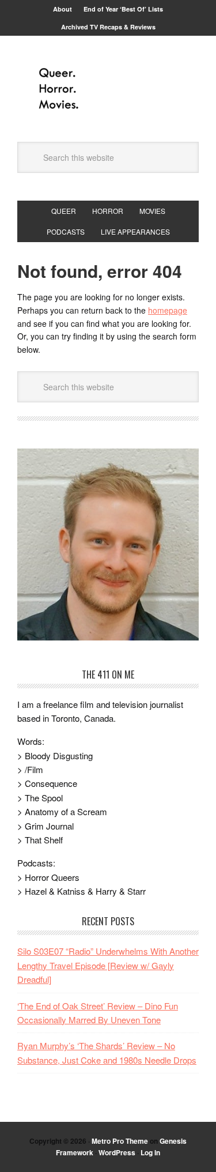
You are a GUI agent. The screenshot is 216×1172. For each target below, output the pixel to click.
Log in (150, 1152)
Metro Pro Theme (120, 1141)
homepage (167, 310)
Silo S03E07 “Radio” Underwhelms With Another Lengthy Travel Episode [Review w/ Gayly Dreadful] (108, 965)
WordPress (116, 1152)
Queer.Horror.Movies (108, 89)
